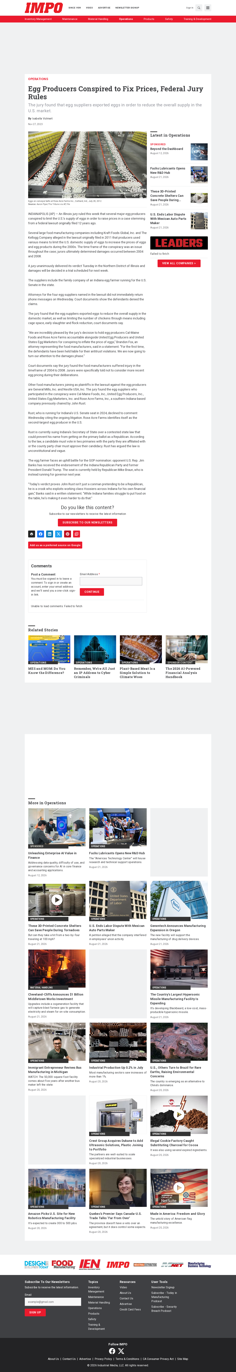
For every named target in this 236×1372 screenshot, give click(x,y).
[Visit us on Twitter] (121, 1351)
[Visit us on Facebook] (112, 1351)
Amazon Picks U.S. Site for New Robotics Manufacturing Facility (51, 1216)
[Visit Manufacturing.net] (172, 1264)
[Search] (198, 7)
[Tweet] (58, 534)
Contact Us (69, 1359)
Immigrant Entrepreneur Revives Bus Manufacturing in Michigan (55, 1070)
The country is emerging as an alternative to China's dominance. (177, 1083)
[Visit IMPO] (118, 1264)
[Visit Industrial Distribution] (145, 1264)
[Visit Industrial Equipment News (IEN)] (89, 1264)
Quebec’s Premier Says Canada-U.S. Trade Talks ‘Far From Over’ (115, 1216)
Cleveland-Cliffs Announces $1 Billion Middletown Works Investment (55, 997)
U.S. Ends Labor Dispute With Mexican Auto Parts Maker (168, 219)
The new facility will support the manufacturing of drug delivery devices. (175, 937)
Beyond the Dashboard (166, 149)
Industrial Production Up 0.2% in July (116, 1067)
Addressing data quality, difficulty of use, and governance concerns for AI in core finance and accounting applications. (56, 866)
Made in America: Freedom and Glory (177, 1214)
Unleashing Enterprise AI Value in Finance (52, 855)
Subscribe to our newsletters (87, 522)
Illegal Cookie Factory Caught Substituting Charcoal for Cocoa (174, 1143)
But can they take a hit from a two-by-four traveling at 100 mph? (54, 937)
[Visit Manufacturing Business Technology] (199, 1264)
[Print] (31, 534)
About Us (53, 1359)
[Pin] (67, 534)
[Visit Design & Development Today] (36, 1264)
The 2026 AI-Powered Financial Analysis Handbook (183, 673)
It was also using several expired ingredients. (178, 1150)
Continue (91, 591)
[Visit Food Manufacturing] (63, 1264)
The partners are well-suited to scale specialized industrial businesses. (112, 1156)
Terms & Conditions (127, 1359)
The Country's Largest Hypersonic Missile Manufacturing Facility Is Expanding (175, 999)
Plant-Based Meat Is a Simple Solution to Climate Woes (137, 673)
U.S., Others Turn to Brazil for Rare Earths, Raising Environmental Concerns (175, 1072)
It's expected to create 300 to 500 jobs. (52, 1223)
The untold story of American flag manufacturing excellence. (171, 1220)
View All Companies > (179, 263)
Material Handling (41, 987)
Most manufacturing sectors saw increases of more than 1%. (118, 1074)
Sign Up (35, 1312)
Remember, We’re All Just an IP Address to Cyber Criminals (94, 673)
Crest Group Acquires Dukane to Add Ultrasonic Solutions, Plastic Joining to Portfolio (116, 1145)
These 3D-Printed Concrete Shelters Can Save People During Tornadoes (166, 196)
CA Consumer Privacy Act (158, 1359)
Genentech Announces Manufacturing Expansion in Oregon (178, 928)
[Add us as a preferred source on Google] (76, 534)
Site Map (182, 1359)
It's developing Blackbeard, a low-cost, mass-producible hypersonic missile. (178, 1010)
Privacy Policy (103, 1359)
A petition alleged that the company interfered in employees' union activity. (117, 937)
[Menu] (207, 7)
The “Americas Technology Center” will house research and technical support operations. (117, 860)
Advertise (85, 1359)
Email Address (90, 574)
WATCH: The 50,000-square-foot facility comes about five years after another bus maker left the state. (54, 1080)
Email (28, 1294)
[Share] (40, 534)
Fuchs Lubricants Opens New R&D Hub (167, 170)
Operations (38, 79)
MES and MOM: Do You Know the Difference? (46, 671)
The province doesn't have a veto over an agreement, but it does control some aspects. (117, 1225)
